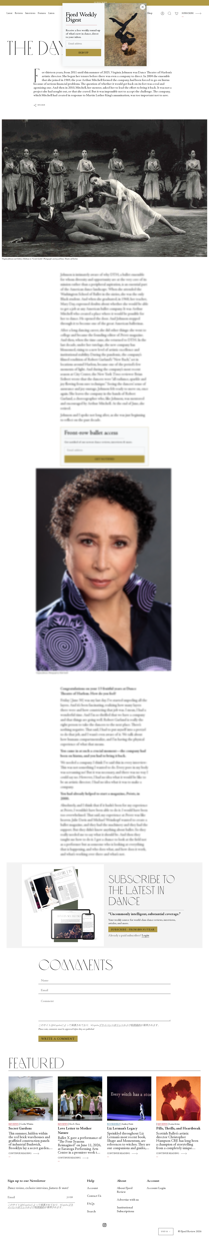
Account (92, 1188)
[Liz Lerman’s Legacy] (129, 1098)
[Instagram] (104, 1225)
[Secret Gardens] (31, 1098)
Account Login (156, 1188)
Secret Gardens (20, 1128)
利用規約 (136, 1025)
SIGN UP (83, 53)
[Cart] (176, 13)
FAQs (90, 1203)
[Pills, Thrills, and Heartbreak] (178, 1098)
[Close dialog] (142, 7)
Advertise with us (128, 1199)
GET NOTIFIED (104, 459)
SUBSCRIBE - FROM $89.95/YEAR (133, 930)
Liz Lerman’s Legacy (122, 1128)
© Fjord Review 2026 (189, 1231)
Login (145, 935)
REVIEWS (14, 1124)
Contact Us (94, 1196)
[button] (150, 13)
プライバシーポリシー (111, 1025)
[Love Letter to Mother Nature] (80, 1098)
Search (91, 1211)
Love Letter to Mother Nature (75, 1131)
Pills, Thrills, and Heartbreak (178, 1128)
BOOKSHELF (113, 1124)
